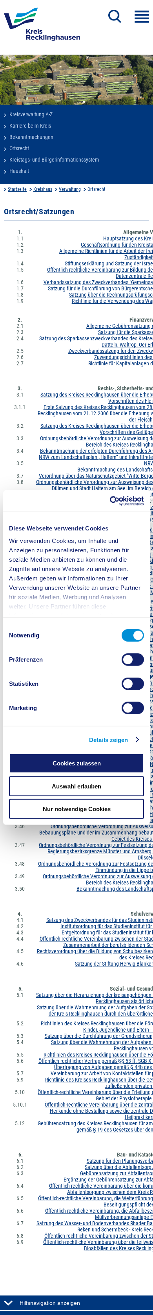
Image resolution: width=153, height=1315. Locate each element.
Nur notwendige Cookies (77, 809)
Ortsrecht (19, 148)
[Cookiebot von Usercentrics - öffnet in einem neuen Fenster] (110, 501)
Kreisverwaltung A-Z (31, 114)
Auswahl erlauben (76, 786)
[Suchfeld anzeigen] (114, 16)
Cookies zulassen (77, 763)
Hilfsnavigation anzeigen (50, 1303)
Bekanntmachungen (31, 137)
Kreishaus (42, 189)
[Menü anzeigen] (142, 17)
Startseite (17, 189)
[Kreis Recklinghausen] (42, 26)
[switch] (133, 659)
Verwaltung (70, 189)
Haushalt (19, 171)
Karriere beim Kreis (30, 126)
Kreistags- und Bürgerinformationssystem (54, 160)
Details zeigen (108, 739)
